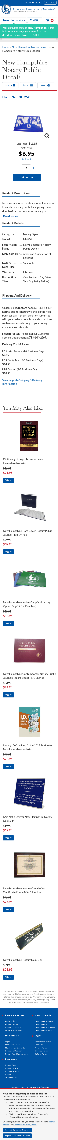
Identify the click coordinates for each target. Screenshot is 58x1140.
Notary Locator (12, 1068)
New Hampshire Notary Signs (29, 47)
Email (26, 85)
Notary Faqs (10, 1065)
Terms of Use (41, 1045)
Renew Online (11, 1024)
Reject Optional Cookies (17, 1135)
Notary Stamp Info (43, 1042)
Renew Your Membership (16, 1054)
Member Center (12, 1045)
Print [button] (44, 85)
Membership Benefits (15, 1048)
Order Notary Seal (43, 1024)
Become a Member (13, 1051)
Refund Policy (41, 1054)
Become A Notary (13, 1071)
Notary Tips (10, 1074)
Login (7, 1042)
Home (5, 47)
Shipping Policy (41, 1051)
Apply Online (11, 1021)
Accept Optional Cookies (18, 1130)
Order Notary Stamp (44, 1021)
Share (9, 85)
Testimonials (11, 1077)
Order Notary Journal (44, 1030)
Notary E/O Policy (13, 1027)
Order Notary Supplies (45, 1027)
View (8, 480)
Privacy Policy (41, 1048)
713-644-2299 (33, 2)
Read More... (11, 216)
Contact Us (50, 3)
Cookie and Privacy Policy (25, 1124)
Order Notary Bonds (14, 1030)
